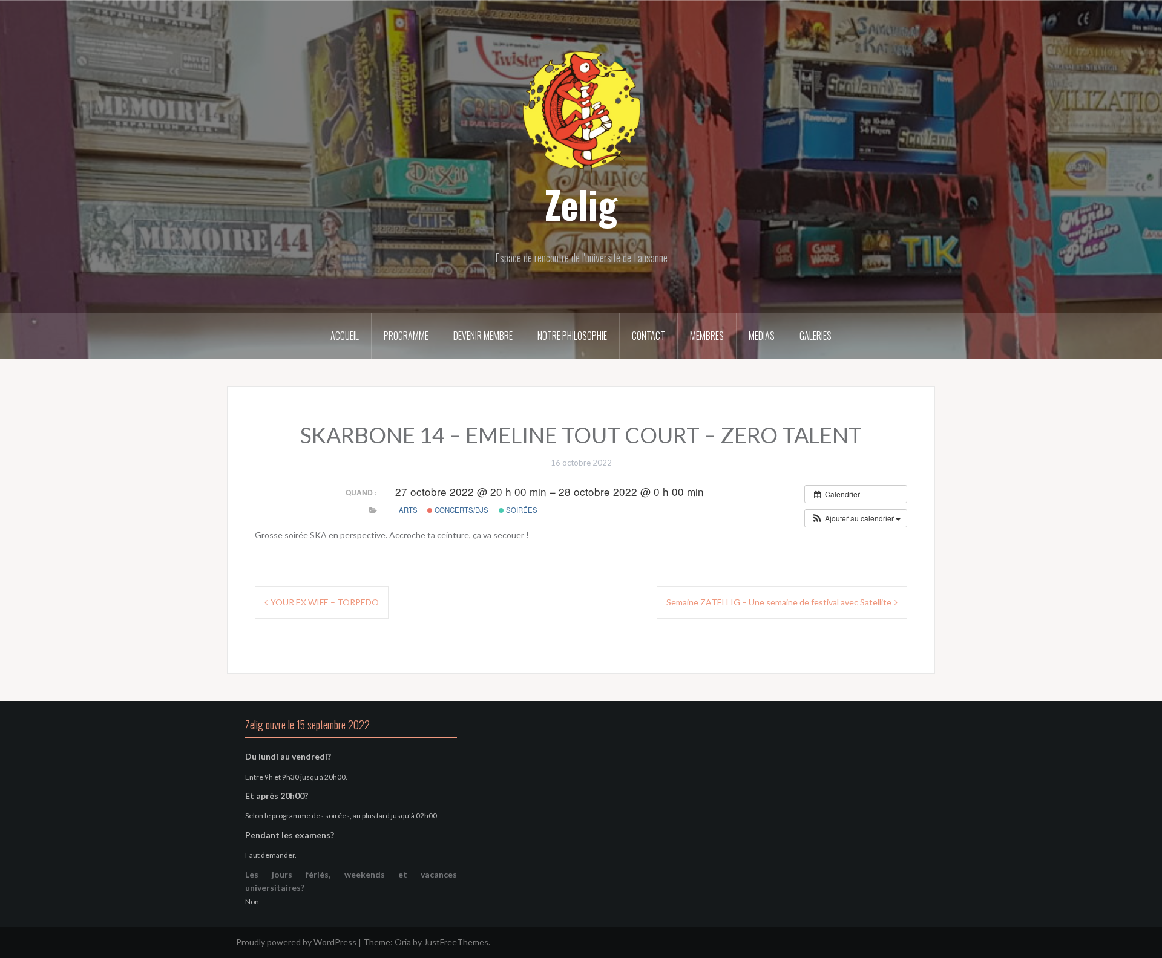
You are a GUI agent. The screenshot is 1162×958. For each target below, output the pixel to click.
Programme (406, 335)
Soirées (520, 510)
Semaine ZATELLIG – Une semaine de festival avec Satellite (778, 602)
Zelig (581, 204)
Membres (707, 335)
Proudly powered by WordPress (296, 942)
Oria (403, 942)
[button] (856, 518)
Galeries (815, 335)
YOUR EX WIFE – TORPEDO (325, 602)
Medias (762, 335)
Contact (648, 335)
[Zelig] (581, 110)
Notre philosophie (572, 335)
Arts (408, 510)
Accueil (344, 335)
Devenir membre (483, 335)
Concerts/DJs (460, 510)
